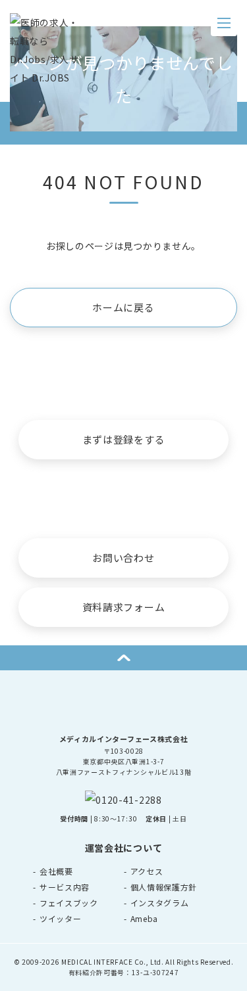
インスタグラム (159, 902)
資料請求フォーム (123, 607)
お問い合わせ (123, 558)
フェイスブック (69, 902)
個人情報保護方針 (164, 886)
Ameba (144, 918)
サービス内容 (65, 886)
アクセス (146, 871)
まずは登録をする (123, 439)
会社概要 (56, 871)
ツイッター (61, 918)
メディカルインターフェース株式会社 (123, 738)
